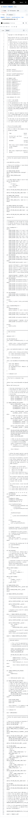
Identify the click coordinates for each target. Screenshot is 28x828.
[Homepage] (14, 2)
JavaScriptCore (16, 17)
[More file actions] (26, 30)
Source (8, 17)
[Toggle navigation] (2, 2)
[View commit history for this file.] (26, 23)
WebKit (5, 7)
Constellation (6, 23)
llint (23, 17)
